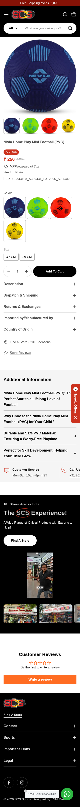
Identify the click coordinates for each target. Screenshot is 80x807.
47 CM (11, 257)
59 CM (27, 257)
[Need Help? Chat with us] (67, 794)
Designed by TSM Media (50, 799)
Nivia (19, 172)
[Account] (65, 14)
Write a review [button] (40, 679)
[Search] (70, 28)
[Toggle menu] (6, 14)
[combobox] (40, 28)
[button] (75, 403)
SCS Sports (23, 799)
